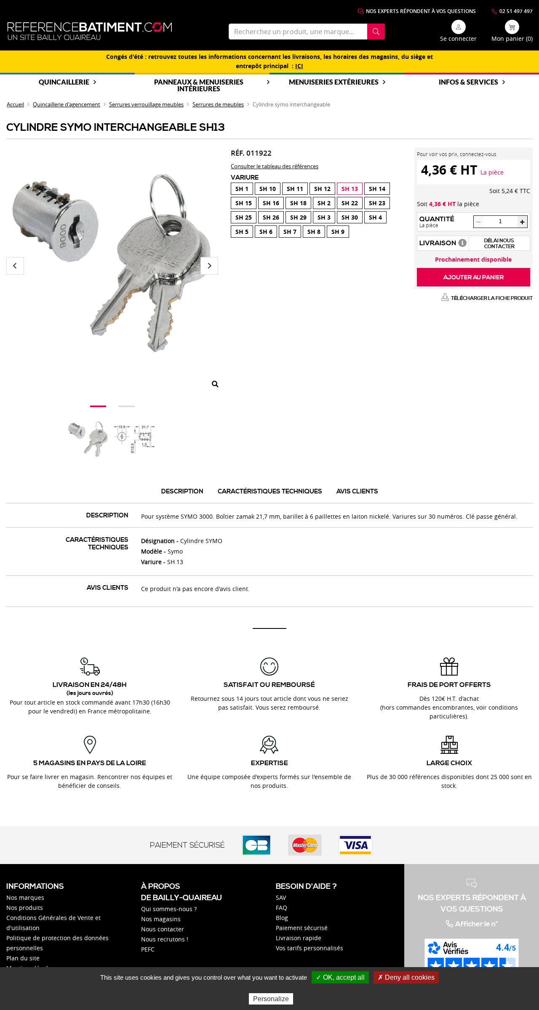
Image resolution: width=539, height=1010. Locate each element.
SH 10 (267, 189)
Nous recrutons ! (164, 939)
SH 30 (350, 217)
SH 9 (337, 232)
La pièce (492, 172)
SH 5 (241, 232)
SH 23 (377, 203)
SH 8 (313, 232)
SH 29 (298, 217)
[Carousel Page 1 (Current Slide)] (98, 406)
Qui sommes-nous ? (169, 909)
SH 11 (295, 189)
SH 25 (243, 217)
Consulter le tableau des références (274, 166)
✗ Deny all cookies (406, 977)
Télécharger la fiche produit (492, 298)
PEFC (148, 949)
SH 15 (243, 203)
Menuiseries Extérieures (334, 82)
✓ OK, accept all (340, 977)
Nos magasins (161, 919)
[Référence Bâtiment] (89, 31)
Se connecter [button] (458, 38)
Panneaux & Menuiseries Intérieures (198, 85)
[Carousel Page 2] (127, 406)
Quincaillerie (64, 82)
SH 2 (324, 203)
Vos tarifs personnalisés (309, 948)
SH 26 (271, 217)
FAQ (281, 908)
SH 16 (271, 203)
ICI (299, 66)
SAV (281, 897)
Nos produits (24, 908)
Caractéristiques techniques (270, 492)
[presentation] (15, 266)
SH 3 (324, 217)
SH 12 (322, 189)
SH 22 (350, 203)
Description (182, 492)
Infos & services (468, 82)
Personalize (271, 998)
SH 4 (375, 217)
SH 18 (298, 203)
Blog (282, 918)
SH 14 (377, 189)
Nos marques (25, 897)
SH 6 (265, 232)
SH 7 (289, 232)
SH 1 (241, 189)
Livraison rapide (298, 938)
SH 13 (350, 189)
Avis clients (357, 492)
